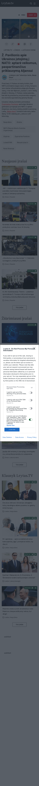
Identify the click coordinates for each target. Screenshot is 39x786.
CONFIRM (12, 429)
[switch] (30, 393)
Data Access (19, 437)
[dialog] (19, 393)
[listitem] (19, 387)
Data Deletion (7, 437)
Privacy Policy (32, 437)
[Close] (35, 349)
